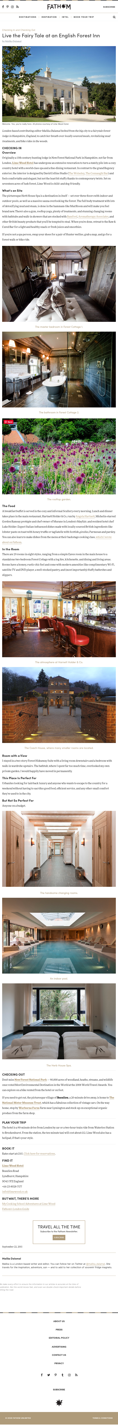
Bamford (72, 216)
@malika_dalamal (95, 1263)
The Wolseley (77, 173)
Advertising (59, 1346)
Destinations (27, 16)
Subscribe (109, 6)
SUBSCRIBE (59, 1237)
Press (59, 1329)
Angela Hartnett (85, 516)
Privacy (59, 1363)
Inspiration (49, 16)
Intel (65, 16)
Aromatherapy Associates (93, 216)
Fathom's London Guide (15, 1209)
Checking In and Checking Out (18, 30)
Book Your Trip (84, 16)
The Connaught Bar (97, 173)
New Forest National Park (31, 1080)
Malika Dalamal (13, 41)
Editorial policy (59, 1337)
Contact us (59, 1355)
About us (59, 1321)
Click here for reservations (39, 1154)
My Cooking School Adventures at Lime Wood (28, 1204)
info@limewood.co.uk (15, 1192)
